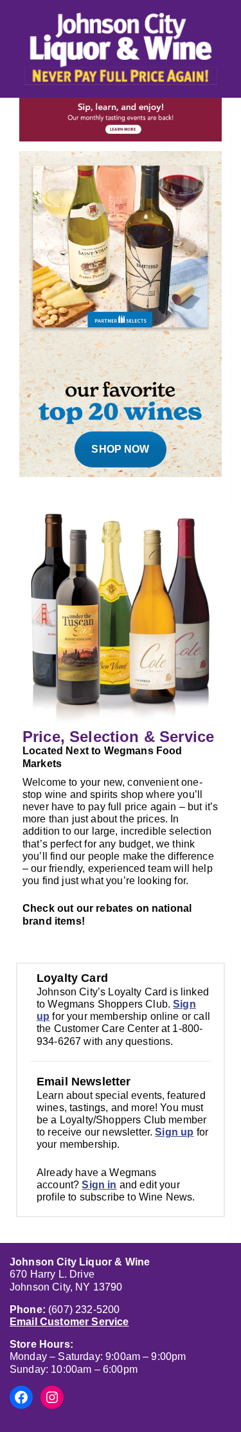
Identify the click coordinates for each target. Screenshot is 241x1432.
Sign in (99, 1184)
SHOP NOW (120, 449)
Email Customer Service (69, 1321)
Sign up (174, 1132)
